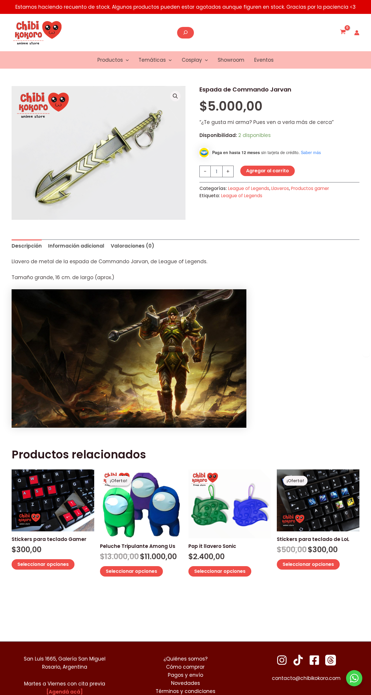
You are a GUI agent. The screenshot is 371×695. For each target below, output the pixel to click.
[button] (126, 60)
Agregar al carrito (267, 170)
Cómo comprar (185, 666)
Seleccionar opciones (43, 564)
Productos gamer (310, 188)
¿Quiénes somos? (185, 658)
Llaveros (280, 188)
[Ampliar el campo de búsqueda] (185, 33)
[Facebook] (314, 660)
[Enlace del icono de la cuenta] (356, 32)
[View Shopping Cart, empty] (342, 33)
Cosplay (192, 59)
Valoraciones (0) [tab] (132, 245)
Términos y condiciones (185, 691)
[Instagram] (282, 660)
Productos (110, 59)
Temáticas (152, 59)
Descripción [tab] (27, 245)
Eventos (264, 59)
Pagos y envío (185, 675)
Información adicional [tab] (76, 245)
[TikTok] (298, 660)
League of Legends (248, 188)
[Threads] (330, 660)
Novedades (185, 683)
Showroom (231, 59)
